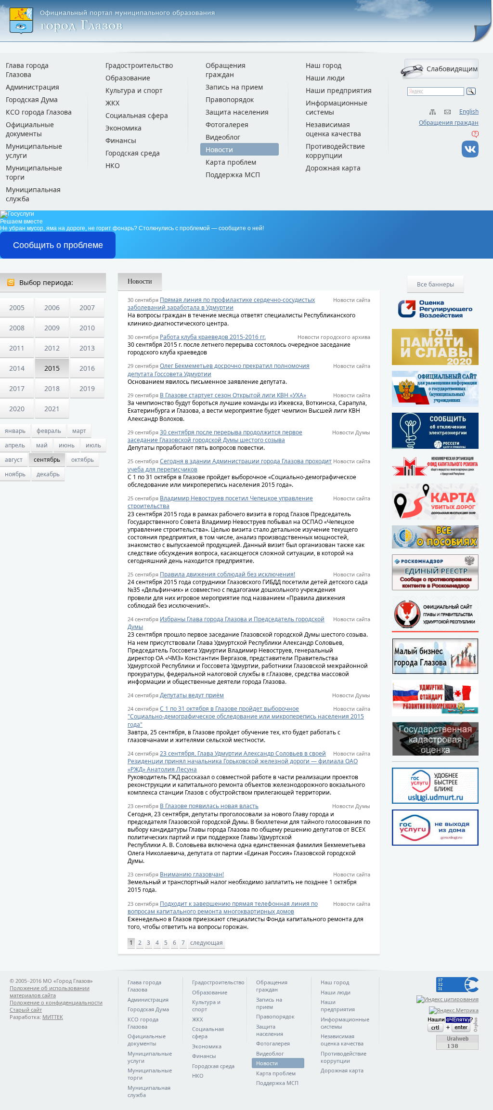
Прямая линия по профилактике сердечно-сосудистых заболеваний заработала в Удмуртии (221, 304)
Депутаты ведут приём (192, 695)
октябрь (82, 460)
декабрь (48, 474)
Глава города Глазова (27, 70)
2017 (17, 388)
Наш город (323, 65)
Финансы (120, 140)
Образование (127, 77)
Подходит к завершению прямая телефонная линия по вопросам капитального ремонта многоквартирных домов (223, 907)
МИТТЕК (52, 1016)
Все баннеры (435, 284)
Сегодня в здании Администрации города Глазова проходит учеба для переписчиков (230, 465)
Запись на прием (234, 86)
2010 (87, 327)
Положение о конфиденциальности (56, 1002)
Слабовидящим (452, 68)
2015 (52, 368)
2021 (52, 408)
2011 (17, 348)
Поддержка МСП (233, 174)
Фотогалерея (227, 124)
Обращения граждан (449, 122)
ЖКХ (112, 102)
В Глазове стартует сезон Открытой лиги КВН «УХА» (233, 395)
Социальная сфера (136, 115)
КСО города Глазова (39, 112)
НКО (112, 165)
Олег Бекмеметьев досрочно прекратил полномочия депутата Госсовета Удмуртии (219, 370)
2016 (87, 368)
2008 (17, 327)
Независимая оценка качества (333, 129)
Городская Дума (32, 99)
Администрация (32, 86)
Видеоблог (223, 137)
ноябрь (15, 474)
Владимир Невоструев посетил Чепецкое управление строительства (220, 502)
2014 (17, 368)
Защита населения (237, 112)
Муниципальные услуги (34, 151)
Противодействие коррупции (335, 151)
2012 (52, 348)
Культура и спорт (134, 90)
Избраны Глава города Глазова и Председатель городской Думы (226, 623)
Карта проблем (231, 162)
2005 (17, 307)
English (469, 111)
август (14, 460)
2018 (52, 388)
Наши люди (325, 77)
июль (93, 445)
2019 (87, 388)
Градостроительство (139, 65)
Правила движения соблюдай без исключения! (227, 574)
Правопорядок (230, 99)
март (79, 431)
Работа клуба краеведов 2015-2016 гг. (213, 337)
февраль (49, 431)
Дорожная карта (333, 167)
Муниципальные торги (34, 172)
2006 (52, 307)
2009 (52, 327)
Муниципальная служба (33, 194)
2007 (87, 307)
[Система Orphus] (435, 1024)
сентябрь (47, 460)
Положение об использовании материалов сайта (50, 991)
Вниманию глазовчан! (192, 874)
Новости (219, 149)
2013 (87, 348)
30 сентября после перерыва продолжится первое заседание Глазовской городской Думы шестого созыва (215, 436)
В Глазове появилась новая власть (209, 806)
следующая (206, 943)
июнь (67, 445)
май (42, 445)
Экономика (123, 127)
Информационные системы (336, 107)
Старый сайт (26, 1009)
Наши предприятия (339, 90)
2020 (17, 408)
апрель (15, 445)
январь (15, 431)
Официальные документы (30, 129)
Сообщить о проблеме (58, 245)
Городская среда (132, 152)
